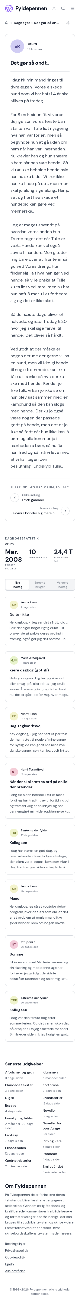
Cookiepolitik (15, 1257)
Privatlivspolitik (16, 1250)
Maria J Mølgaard (33, 658)
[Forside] (7, 23)
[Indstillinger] (63, 8)
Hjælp (9, 1264)
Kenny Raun (29, 602)
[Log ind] (54, 8)
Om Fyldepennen (26, 1186)
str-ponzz (28, 942)
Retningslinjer (15, 1244)
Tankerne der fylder (34, 830)
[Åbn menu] (73, 8)
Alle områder (15, 1271)
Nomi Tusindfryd (32, 769)
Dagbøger (22, 23)
